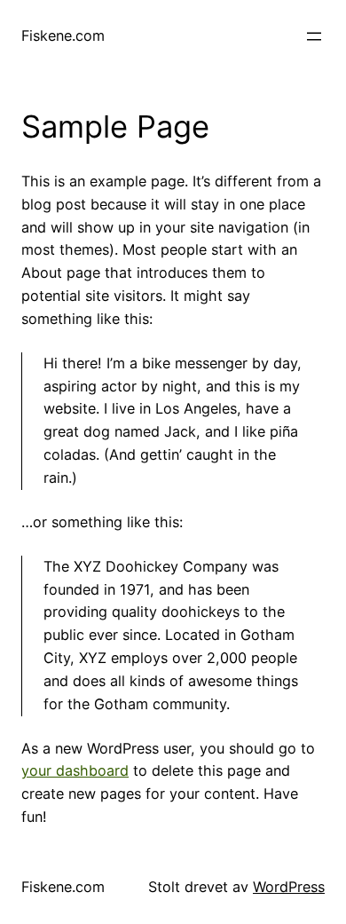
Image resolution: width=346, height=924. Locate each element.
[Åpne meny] (314, 36)
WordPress (289, 887)
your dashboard (75, 770)
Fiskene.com (63, 35)
